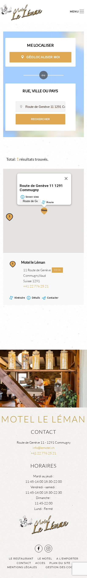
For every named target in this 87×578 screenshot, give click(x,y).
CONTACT (24, 563)
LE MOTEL (45, 558)
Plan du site (59, 563)
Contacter (52, 297)
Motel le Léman (33, 262)
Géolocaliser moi (43, 57)
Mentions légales (22, 567)
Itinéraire (19, 297)
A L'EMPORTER (67, 558)
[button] (77, 11)
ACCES (40, 563)
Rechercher (40, 119)
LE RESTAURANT (21, 558)
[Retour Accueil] (21, 11)
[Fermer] (66, 178)
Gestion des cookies (63, 567)
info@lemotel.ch (43, 448)
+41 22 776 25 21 (36, 286)
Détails (36, 297)
